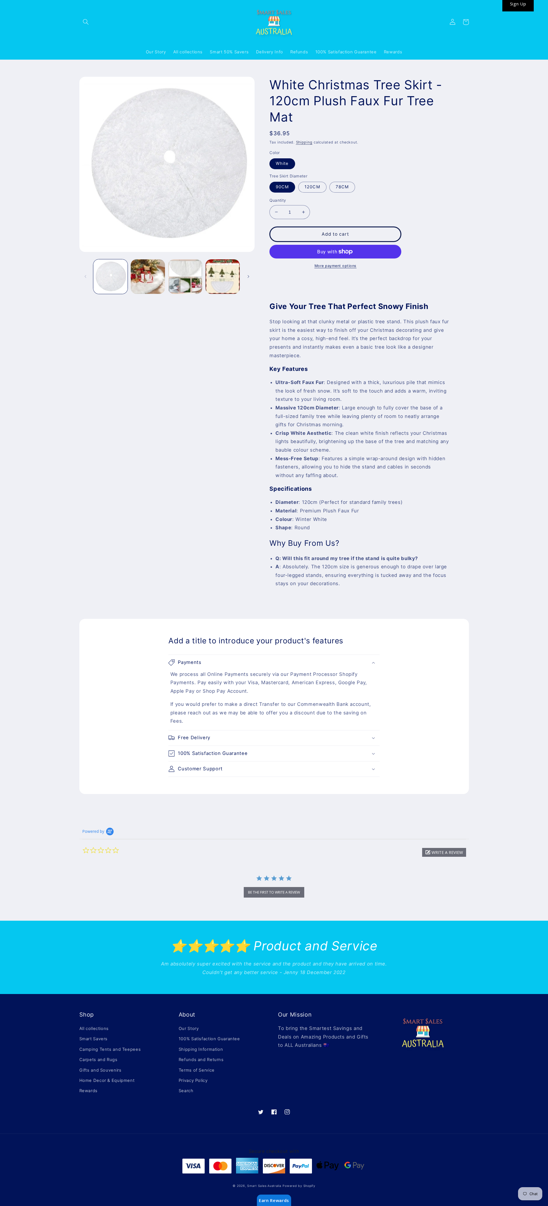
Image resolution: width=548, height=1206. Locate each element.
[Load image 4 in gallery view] (223, 276)
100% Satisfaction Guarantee (209, 1038)
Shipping (304, 142)
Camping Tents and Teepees (110, 1049)
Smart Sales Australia (264, 1186)
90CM (282, 186)
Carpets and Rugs (98, 1059)
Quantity (277, 200)
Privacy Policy (193, 1080)
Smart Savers (93, 1038)
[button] (85, 22)
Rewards (88, 1090)
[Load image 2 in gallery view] (148, 276)
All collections (94, 1028)
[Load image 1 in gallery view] (110, 276)
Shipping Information (201, 1049)
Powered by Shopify (299, 1186)
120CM (312, 186)
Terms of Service (197, 1070)
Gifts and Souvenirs (100, 1070)
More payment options (336, 266)
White (282, 163)
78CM (342, 186)
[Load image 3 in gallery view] (185, 276)
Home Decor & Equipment (107, 1080)
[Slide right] (248, 276)
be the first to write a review (274, 892)
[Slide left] (85, 276)
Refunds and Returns (201, 1059)
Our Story (189, 1028)
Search (186, 1090)
